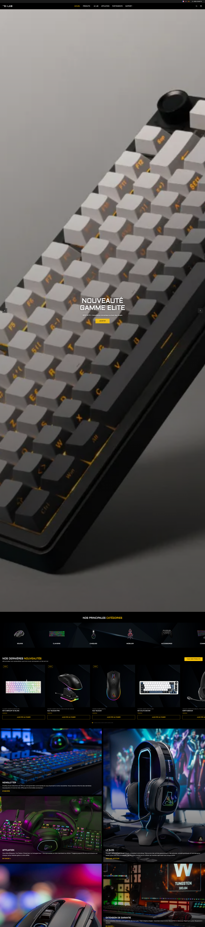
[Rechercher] (196, 6)
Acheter (102, 320)
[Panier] (201, 6)
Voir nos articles (112, 858)
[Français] (183, 1)
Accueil (77, 6)
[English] (186, 1)
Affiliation (105, 6)
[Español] (189, 1)
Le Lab (96, 6)
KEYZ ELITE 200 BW (143, 710)
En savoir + (6, 858)
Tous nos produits (193, 659)
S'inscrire (6, 791)
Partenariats (117, 6)
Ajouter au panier (24, 717)
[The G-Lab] (7, 6)
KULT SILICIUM (97, 710)
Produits (86, 6)
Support (128, 6)
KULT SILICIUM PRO (53, 710)
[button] (4, 310)
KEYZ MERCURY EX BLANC (10, 710)
